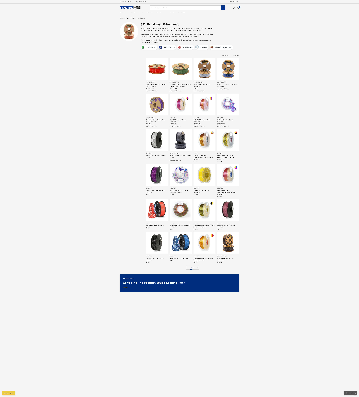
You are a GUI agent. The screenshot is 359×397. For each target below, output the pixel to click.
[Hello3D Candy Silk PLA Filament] (228, 104)
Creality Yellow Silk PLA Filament (201, 191)
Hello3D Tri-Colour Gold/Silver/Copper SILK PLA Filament (203, 157)
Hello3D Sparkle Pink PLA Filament (226, 226)
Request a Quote (8, 393)
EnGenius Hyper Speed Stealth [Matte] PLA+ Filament (180, 85)
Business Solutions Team (149, 42)
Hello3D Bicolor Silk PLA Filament (202, 121)
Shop (127, 18)
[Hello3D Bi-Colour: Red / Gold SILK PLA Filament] (204, 243)
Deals (129, 2)
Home (122, 18)
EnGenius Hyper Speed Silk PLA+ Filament (155, 121)
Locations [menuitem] (173, 13)
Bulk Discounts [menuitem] (153, 13)
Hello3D (172, 117)
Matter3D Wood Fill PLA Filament (225, 259)
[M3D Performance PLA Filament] (228, 69)
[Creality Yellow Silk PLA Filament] (204, 175)
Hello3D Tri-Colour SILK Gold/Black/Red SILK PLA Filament (225, 157)
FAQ (136, 2)
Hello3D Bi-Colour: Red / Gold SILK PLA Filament (203, 259)
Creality (196, 188)
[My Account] (234, 7)
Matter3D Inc (198, 82)
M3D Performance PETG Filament (202, 85)
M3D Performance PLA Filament (228, 84)
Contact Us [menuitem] (182, 13)
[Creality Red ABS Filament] (157, 210)
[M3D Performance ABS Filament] (181, 140)
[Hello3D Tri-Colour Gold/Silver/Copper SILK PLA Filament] (204, 140)
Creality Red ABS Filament (155, 225)
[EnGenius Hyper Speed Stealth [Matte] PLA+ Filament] (181, 69)
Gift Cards (142, 2)
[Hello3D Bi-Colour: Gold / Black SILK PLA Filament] (204, 210)
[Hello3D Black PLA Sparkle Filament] (157, 243)
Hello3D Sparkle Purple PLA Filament (155, 191)
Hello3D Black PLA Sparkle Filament (155, 259)
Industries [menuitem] (132, 13)
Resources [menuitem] (163, 13)
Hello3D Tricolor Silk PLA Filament (178, 121)
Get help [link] (125, 287)
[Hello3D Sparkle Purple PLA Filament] (157, 175)
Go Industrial (150, 82)
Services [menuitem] (142, 13)
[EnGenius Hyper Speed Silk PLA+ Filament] (157, 104)
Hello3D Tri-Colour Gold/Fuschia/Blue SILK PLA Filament (226, 192)
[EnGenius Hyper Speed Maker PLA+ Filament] (157, 69)
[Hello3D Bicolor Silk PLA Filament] (204, 104)
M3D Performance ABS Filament (181, 155)
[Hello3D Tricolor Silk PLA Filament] (181, 104)
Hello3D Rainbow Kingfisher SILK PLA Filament (179, 191)
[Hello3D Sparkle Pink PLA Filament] (228, 210)
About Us (123, 2)
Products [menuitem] (123, 13)
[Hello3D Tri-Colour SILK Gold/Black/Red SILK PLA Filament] (228, 140)
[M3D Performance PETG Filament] (204, 69)
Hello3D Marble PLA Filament (156, 155)
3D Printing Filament (138, 18)
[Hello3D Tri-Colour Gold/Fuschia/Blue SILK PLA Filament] (228, 175)
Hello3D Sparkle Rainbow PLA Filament (180, 226)
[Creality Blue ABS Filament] (181, 243)
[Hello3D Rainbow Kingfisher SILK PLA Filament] (181, 175)
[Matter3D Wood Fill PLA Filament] (228, 243)
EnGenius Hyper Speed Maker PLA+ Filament (156, 85)
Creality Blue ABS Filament (179, 258)
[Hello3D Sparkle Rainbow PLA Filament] (181, 210)
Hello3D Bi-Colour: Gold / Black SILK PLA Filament (204, 226)
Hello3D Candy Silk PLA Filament (225, 121)
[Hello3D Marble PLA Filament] (157, 140)
